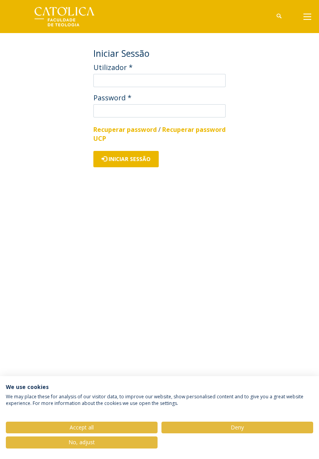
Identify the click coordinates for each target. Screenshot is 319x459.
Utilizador (113, 67)
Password (112, 97)
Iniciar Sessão (129, 159)
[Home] (70, 16)
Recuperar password (125, 129)
